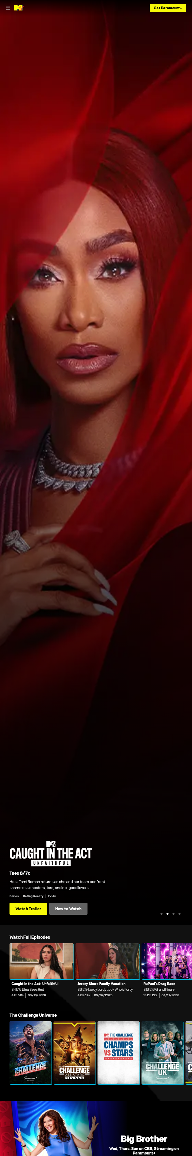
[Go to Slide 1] (161, 914)
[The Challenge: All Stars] (75, 1052)
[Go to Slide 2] (167, 914)
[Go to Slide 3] (173, 914)
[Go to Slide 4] (179, 914)
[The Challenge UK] (163, 1052)
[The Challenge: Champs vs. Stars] (119, 1052)
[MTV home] (19, 8)
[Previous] (5, 974)
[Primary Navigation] (8, 8)
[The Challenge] (31, 1052)
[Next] (187, 974)
